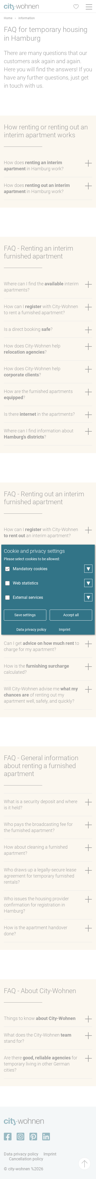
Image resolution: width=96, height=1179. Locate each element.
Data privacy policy (31, 629)
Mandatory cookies (30, 568)
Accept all (71, 615)
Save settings (25, 615)
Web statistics (25, 583)
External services (28, 597)
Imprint (64, 629)
